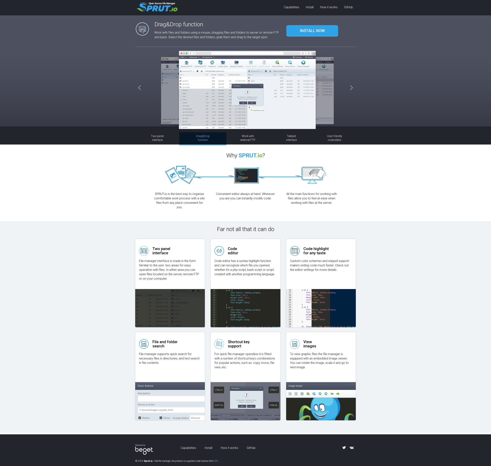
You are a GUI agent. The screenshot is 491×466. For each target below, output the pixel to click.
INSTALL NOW (312, 30)
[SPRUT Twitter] (344, 447)
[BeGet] (144, 450)
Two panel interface (157, 138)
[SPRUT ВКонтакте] (351, 447)
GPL (216, 461)
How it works (329, 7)
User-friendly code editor (334, 138)
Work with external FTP (247, 138)
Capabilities (291, 7)
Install (310, 7)
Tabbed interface (291, 138)
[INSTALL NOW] (312, 26)
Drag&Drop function (203, 138)
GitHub (348, 7)
